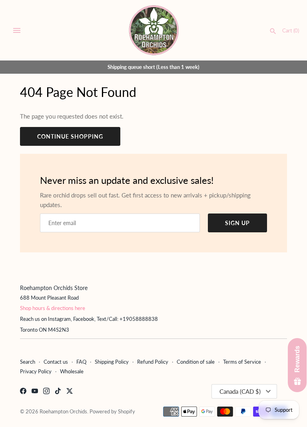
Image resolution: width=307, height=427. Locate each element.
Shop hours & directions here (52, 308)
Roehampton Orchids (63, 411)
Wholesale (72, 371)
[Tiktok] (58, 392)
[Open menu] (17, 30)
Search (27, 362)
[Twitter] (69, 392)
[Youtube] (35, 392)
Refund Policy (152, 362)
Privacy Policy (36, 371)
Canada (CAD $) (240, 391)
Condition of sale (196, 362)
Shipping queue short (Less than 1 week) (153, 67)
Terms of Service (242, 362)
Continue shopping (70, 136)
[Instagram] (46, 392)
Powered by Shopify (112, 411)
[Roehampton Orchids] (154, 30)
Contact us (56, 362)
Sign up (237, 223)
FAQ (81, 362)
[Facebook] (23, 392)
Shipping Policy (112, 362)
